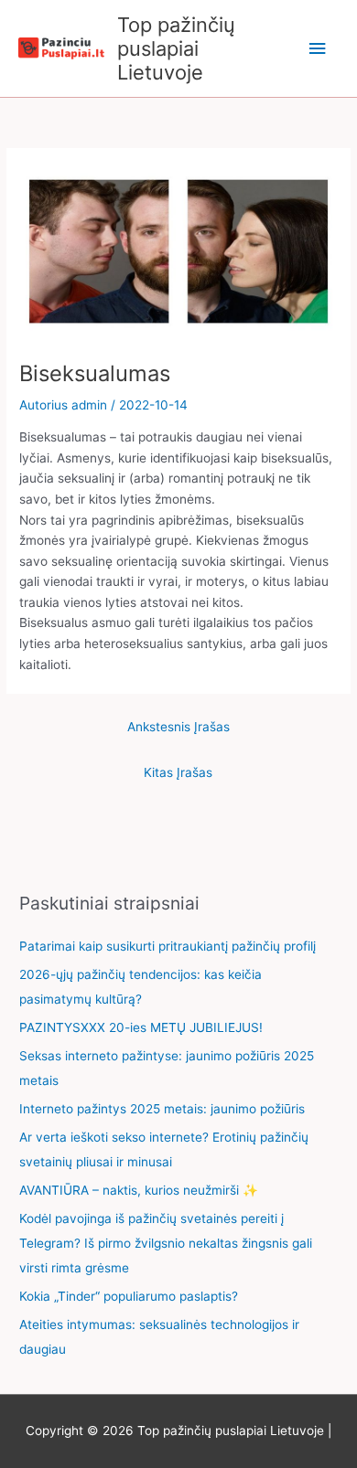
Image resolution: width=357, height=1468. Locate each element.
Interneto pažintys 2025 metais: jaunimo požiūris (162, 1108)
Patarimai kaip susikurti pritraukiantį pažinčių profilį (167, 946)
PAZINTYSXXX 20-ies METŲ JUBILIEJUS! (141, 1027)
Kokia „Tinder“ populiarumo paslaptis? (128, 1296)
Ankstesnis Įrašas (178, 726)
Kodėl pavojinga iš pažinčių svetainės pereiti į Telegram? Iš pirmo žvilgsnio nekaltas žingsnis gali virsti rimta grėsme (165, 1243)
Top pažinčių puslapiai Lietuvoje (176, 49)
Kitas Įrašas (178, 772)
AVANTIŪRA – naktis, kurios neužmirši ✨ (138, 1190)
